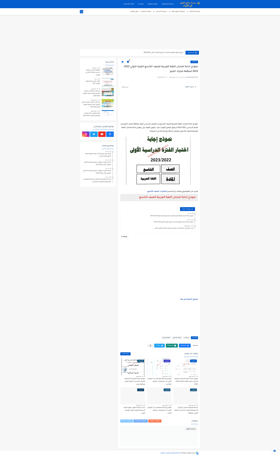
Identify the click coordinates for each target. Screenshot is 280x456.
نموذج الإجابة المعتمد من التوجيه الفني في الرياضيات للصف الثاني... (160, 410)
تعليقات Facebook (140, 421)
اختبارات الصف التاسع (157, 192)
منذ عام (190, 213)
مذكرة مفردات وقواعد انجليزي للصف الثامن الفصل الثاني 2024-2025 (97, 163)
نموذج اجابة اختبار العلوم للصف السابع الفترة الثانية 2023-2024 (173, 222)
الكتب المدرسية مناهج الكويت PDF (93, 82)
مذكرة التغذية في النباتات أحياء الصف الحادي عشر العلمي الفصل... (160, 52)
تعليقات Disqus (126, 421)
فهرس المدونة (152, 4)
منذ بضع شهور (192, 376)
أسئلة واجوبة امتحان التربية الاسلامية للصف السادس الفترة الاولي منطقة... (186, 410)
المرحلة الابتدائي (161, 11)
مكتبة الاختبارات (145, 11)
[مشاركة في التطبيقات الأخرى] (150, 345)
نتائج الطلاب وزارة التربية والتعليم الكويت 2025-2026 (91, 114)
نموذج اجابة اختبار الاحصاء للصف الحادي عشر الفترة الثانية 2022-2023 (186, 381)
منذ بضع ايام (95, 68)
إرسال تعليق (190, 429)
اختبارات (194, 62)
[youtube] (102, 134)
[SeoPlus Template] (197, 453)
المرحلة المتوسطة (178, 11)
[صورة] (108, 71)
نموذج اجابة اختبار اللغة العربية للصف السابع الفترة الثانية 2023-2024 (171, 216)
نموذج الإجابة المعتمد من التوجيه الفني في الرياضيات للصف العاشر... (160, 381)
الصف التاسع (177, 337)
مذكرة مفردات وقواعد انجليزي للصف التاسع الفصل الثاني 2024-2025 (97, 172)
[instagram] (86, 134)
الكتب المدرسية (129, 4)
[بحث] (81, 11)
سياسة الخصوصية (168, 4)
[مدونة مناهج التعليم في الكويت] (189, 4)
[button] (185, 345)
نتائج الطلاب (134, 11)
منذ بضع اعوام (188, 226)
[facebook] (110, 134)
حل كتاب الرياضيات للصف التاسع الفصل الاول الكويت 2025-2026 (91, 93)
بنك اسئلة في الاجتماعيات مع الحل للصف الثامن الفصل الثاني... (173, 228)
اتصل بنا (141, 4)
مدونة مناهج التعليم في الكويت (170, 453)
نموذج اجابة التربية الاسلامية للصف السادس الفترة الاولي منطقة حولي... (134, 381)
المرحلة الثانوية (195, 11)
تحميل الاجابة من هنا (189, 299)
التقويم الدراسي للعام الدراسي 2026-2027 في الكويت (93, 72)
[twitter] (94, 134)
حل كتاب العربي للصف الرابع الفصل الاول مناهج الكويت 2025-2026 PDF (91, 104)
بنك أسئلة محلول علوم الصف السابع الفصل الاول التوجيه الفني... (134, 410)
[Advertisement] (140, 32)
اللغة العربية (166, 337)
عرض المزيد (125, 353)
